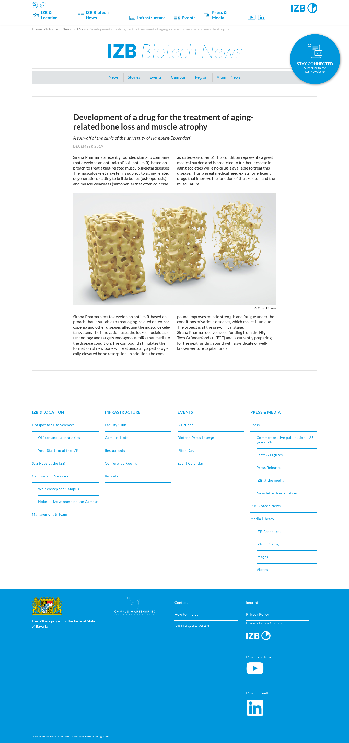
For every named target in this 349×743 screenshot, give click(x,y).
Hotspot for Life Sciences (53, 425)
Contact (181, 602)
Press (255, 425)
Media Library (262, 518)
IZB (174, 50)
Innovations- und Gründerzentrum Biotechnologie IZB (75, 736)
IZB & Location (49, 15)
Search (111, 12)
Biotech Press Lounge (196, 437)
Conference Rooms (121, 463)
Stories (134, 77)
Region (201, 77)
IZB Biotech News (97, 15)
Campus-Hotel (117, 437)
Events (189, 17)
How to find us (186, 614)
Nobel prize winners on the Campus (68, 501)
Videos (262, 569)
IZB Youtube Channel (251, 17)
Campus (178, 77)
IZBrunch (186, 425)
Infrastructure (151, 17)
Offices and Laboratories (59, 437)
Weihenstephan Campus (58, 489)
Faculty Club (115, 425)
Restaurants (115, 450)
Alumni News (228, 77)
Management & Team (49, 514)
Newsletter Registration (277, 493)
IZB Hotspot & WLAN (192, 626)
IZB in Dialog (268, 544)
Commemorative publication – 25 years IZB (285, 439)
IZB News (80, 29)
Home (37, 29)
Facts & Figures (270, 455)
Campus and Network (50, 476)
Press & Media (219, 15)
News (114, 77)
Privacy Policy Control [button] (264, 623)
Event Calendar (191, 463)
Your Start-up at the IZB (58, 450)
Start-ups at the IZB (48, 463)
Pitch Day (186, 450)
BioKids (111, 476)
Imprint (252, 602)
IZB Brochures (269, 531)
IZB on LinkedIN (261, 17)
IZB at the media (270, 480)
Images (262, 557)
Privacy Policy (257, 614)
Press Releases (269, 467)
